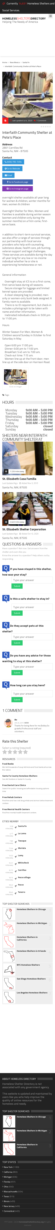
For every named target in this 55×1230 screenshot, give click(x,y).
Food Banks (8, 763)
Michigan (8, 1176)
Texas (6, 1196)
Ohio (6, 1186)
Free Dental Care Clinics (14, 785)
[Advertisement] (27, 42)
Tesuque (22, 840)
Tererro (21, 892)
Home (4, 62)
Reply (26, 723)
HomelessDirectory (24, 18)
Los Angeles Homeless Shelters (32, 992)
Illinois (7, 1201)
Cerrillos (22, 870)
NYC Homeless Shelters (28, 964)
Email (9, 175)
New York (8, 1167)
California (8, 1172)
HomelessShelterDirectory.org (31, 1221)
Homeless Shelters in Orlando (31, 951)
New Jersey (9, 1206)
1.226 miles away (17, 471)
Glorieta (22, 848)
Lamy (20, 855)
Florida (7, 1181)
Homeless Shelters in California (27, 938)
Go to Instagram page (18, 188)
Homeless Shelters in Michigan (32, 923)
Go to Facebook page (18, 182)
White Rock (23, 862)
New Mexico (15, 62)
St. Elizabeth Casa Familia (19, 478)
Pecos (21, 884)
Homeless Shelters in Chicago (31, 909)
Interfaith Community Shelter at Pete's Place (23, 66)
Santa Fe (25, 62)
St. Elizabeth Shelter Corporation (24, 529)
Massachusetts (11, 1191)
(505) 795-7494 (14, 161)
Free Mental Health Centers (16, 809)
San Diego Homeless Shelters (31, 978)
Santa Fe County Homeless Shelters (19, 775)
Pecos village (24, 877)
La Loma (22, 833)
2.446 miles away (17, 521)
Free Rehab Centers (12, 797)
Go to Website (13, 168)
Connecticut (9, 1211)
